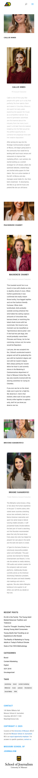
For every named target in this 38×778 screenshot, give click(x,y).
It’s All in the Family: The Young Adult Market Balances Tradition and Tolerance (17, 620)
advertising (8, 684)
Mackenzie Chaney (13, 225)
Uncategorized (9, 672)
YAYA (15, 691)
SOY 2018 (7, 669)
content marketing (24, 684)
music (14, 688)
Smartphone (28, 688)
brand (14, 684)
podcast (20, 688)
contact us (27, 739)
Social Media (8, 691)
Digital (6, 665)
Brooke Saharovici (14, 443)
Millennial (7, 688)
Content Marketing (11, 661)
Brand (6, 658)
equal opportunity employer (19, 737)
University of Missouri (21, 731)
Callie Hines (10, 37)
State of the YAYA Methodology (15, 646)
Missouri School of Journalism (22, 734)
